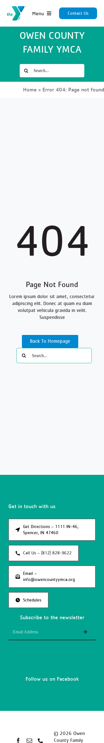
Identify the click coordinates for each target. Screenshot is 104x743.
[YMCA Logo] (16, 8)
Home (30, 90)
